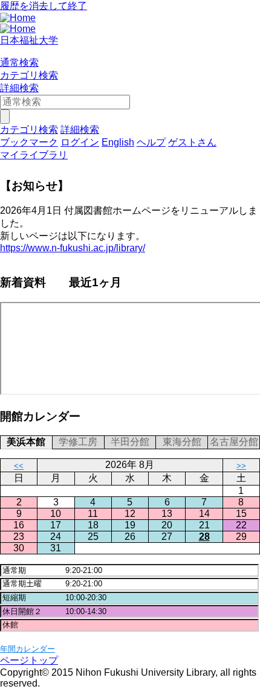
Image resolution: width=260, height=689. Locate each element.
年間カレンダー (27, 648)
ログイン (79, 142)
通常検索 (19, 62)
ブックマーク (29, 142)
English (118, 142)
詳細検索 (19, 88)
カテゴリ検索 (29, 75)
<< (19, 465)
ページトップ (29, 660)
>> (241, 465)
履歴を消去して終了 (43, 6)
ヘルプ (151, 142)
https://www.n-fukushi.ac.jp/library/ (72, 248)
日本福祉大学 (29, 40)
